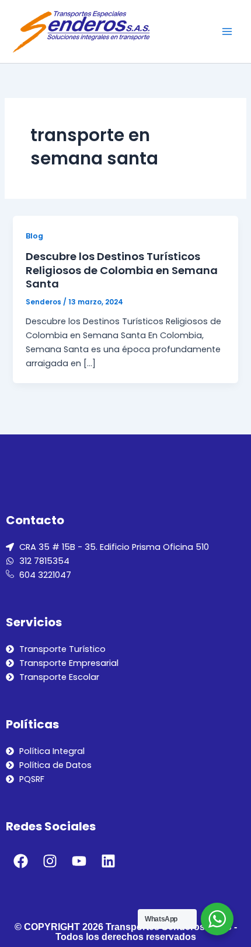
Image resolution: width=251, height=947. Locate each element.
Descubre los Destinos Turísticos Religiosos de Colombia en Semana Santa (122, 270)
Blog (34, 236)
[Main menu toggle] (227, 31)
